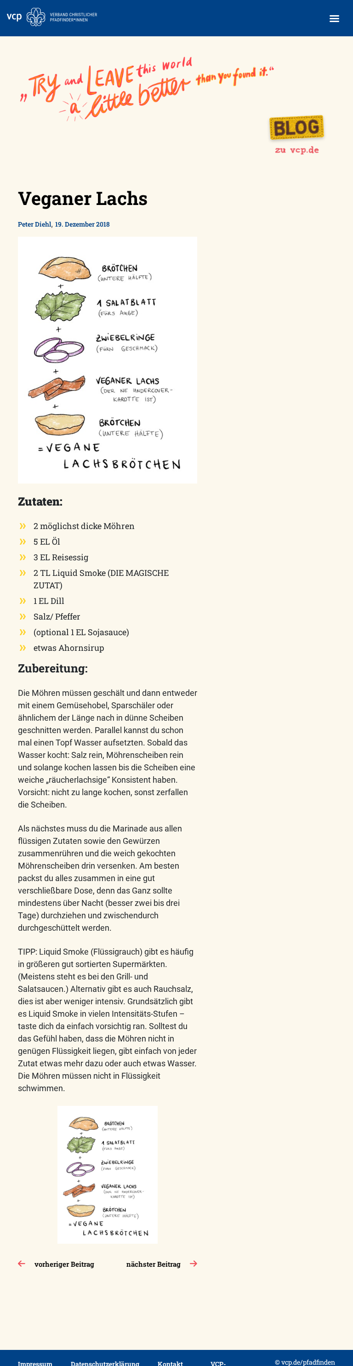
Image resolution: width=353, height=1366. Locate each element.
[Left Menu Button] (334, 18)
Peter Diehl (34, 224)
